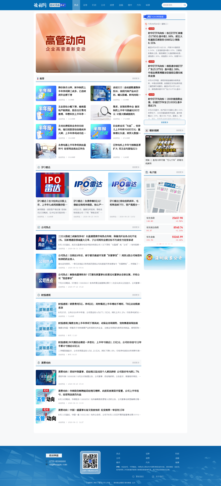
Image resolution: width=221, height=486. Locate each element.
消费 (112, 5)
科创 (94, 5)
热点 (118, 454)
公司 (103, 5)
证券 (85, 5)
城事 (148, 5)
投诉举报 (53, 455)
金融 (121, 5)
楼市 (130, 5)
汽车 (139, 5)
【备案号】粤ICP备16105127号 (98, 483)
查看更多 (135, 78)
